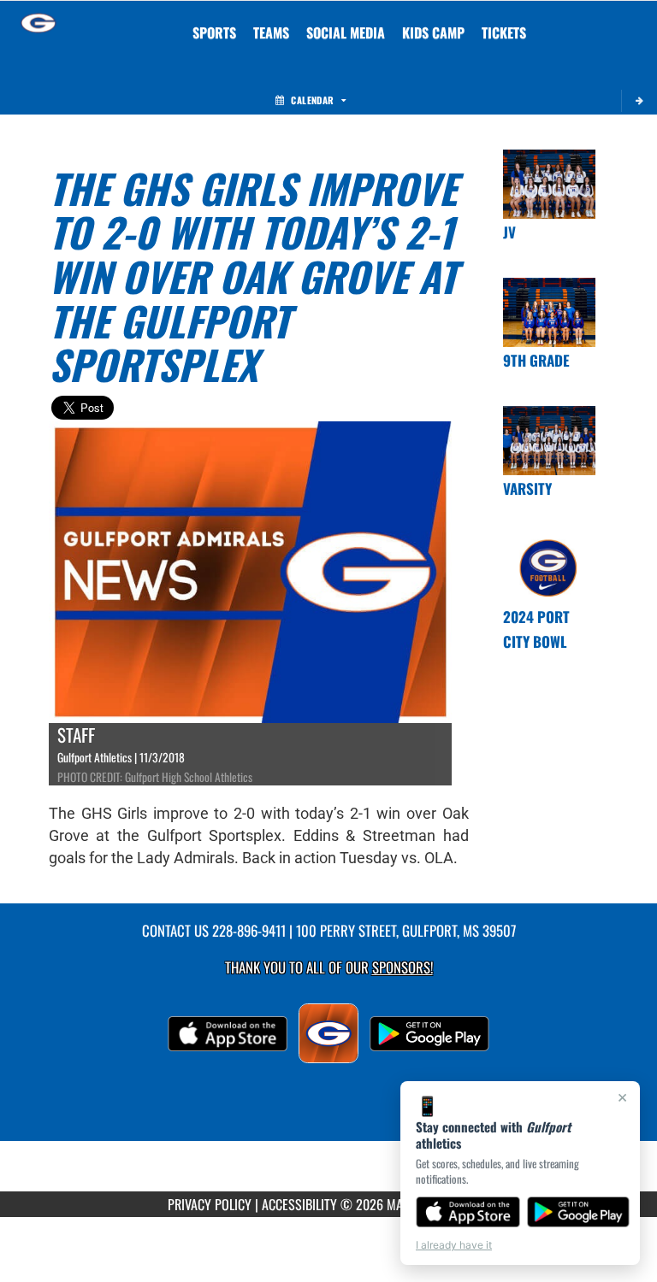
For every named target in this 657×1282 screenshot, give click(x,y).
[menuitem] (271, 32)
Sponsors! (402, 967)
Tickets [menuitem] (504, 32)
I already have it (454, 1244)
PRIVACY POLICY (210, 1204)
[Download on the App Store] (468, 1212)
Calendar (312, 100)
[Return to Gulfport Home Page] (38, 22)
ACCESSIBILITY (299, 1204)
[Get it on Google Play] (578, 1212)
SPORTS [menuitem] (214, 32)
